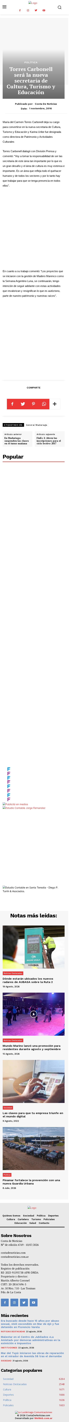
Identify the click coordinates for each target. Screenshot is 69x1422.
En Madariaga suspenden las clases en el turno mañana (16, 440)
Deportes (53, 1215)
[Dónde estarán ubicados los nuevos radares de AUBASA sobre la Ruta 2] (34, 947)
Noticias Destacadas (13, 973)
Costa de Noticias (46, 103)
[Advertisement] (34, 228)
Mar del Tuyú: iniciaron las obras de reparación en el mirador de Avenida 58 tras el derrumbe (32, 1355)
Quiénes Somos (11, 1215)
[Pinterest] (33, 404)
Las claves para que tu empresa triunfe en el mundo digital (33, 1114)
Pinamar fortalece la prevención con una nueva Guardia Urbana (31, 1181)
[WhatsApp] (44, 404)
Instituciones (9, 1347)
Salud (32, 1223)
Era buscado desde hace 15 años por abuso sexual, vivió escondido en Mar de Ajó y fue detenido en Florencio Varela (30, 1324)
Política (31, 62)
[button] (59, 7)
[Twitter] (36, 10)
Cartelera (23, 1219)
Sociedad (8, 1107)
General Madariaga (36, 425)
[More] (54, 404)
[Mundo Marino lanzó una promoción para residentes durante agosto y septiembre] (34, 1014)
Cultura (11, 1219)
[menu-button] (4, 7)
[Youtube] (44, 10)
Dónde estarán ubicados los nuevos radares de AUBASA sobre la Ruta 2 (28, 980)
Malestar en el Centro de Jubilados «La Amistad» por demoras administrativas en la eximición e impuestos (30, 1340)
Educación (21, 1223)
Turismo (36, 1219)
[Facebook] (20, 10)
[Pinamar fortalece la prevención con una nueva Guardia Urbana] (34, 1148)
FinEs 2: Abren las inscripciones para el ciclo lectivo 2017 (49, 440)
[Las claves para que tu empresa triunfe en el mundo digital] (34, 1081)
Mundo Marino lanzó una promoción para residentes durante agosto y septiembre (32, 1047)
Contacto (44, 1223)
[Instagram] (28, 10)
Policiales (49, 1219)
